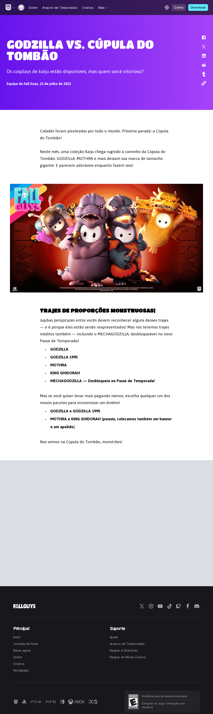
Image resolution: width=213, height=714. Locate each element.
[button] (201, 39)
